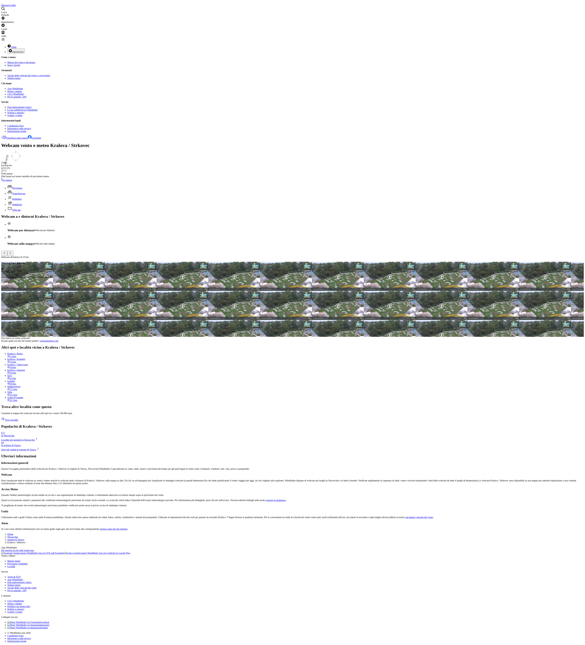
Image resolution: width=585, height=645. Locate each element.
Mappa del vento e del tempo (21, 62)
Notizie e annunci (15, 112)
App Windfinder (15, 88)
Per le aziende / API (16, 97)
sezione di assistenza (276, 500)
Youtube (44, 627)
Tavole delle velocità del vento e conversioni (28, 75)
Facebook (36, 138)
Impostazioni (17, 52)
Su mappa (7, 180)
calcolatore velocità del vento (419, 517)
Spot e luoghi (13, 65)
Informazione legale (16, 131)
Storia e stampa (14, 91)
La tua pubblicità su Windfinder (22, 110)
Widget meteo (14, 78)
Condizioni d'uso (15, 125)
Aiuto (13, 47)
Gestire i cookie (14, 115)
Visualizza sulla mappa (17, 138)
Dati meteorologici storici (19, 107)
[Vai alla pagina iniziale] (1, 2)
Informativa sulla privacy (19, 128)
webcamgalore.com (49, 341)
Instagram (44, 625)
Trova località (11, 420)
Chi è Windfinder (15, 94)
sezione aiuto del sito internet (113, 529)
